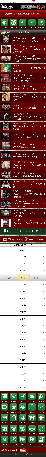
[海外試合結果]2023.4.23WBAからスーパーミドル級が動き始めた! (27, 49)
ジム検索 (32, 422)
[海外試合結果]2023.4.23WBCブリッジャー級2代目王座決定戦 (27, 58)
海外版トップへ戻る (10, 450)
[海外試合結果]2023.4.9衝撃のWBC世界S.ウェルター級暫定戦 (27, 126)
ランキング (23, 27)
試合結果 (13, 401)
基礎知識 (4, 444)
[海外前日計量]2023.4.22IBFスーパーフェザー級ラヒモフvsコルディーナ (27, 78)
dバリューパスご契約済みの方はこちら (13, 2)
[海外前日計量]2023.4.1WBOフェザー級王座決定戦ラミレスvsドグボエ (27, 223)
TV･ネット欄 (32, 27)
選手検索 (41, 401)
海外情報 (4, 27)
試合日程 (4, 401)
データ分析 (14, 423)
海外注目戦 (14, 27)
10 (33, 231)
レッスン (32, 444)
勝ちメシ (23, 444)
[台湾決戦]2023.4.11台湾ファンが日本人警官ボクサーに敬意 (27, 116)
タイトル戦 (23, 412)
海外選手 (23, 433)
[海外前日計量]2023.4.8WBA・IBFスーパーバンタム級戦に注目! (27, 165)
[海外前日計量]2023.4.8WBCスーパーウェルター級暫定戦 (27, 184)
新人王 (23, 401)
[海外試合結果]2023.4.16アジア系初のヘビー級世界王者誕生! (27, 97)
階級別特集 (41, 27)
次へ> (38, 231)
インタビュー (41, 412)
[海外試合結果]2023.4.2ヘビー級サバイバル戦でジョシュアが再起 (27, 213)
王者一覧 (13, 412)
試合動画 (4, 423)
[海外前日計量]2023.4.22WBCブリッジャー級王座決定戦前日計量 (27, 68)
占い (41, 444)
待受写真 (23, 422)
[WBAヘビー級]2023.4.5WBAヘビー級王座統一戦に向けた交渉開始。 (27, 194)
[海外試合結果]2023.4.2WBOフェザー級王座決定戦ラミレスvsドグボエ (27, 203)
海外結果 (13, 433)
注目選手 (41, 423)
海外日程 (4, 433)
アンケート (14, 444)
